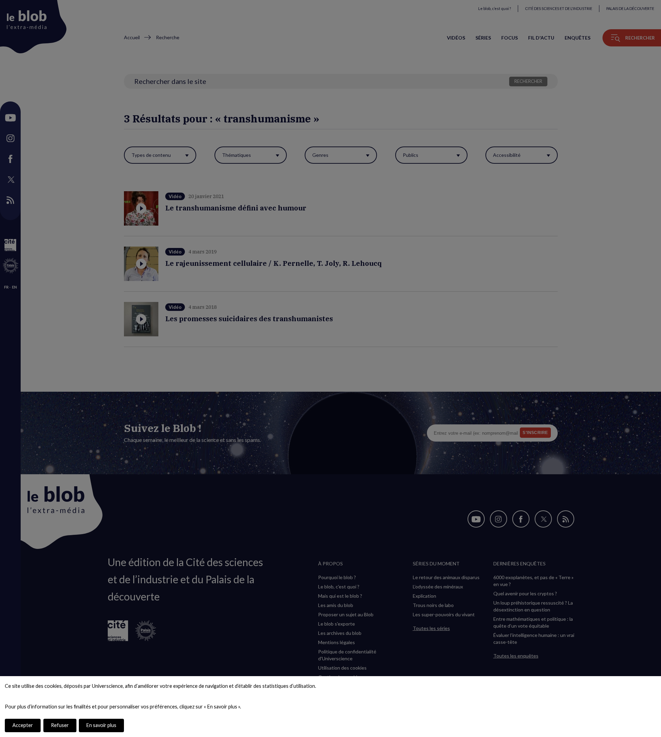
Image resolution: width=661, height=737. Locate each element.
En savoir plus (101, 725)
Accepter (22, 725)
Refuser (60, 725)
